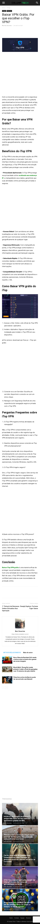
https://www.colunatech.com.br (20, 634)
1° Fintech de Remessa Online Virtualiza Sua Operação (10, 608)
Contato (16, 918)
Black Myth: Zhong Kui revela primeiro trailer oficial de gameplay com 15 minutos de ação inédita (25, 669)
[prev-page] (3, 687)
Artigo (8, 8)
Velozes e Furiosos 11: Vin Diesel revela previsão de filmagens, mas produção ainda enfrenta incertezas (19, 837)
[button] (3, 3)
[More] (28, 33)
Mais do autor (28, 652)
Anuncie (28, 918)
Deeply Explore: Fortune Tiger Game (29, 607)
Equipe (22, 918)
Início (3, 8)
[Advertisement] (20, 75)
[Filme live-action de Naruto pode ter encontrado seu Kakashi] (7, 679)
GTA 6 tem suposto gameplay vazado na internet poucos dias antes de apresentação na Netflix (19, 882)
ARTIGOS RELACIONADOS (12, 652)
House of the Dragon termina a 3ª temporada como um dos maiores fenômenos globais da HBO (17, 819)
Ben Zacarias (8, 25)
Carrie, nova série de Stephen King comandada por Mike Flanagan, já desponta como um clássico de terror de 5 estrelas (19, 858)
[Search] (37, 3)
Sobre (11, 918)
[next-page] (6, 687)
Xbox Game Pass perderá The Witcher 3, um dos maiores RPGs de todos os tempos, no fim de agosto (19, 905)
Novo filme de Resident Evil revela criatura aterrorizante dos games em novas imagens (24, 659)
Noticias (9, 11)
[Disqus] (20, 718)
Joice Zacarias (8, 823)
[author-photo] (20, 628)
